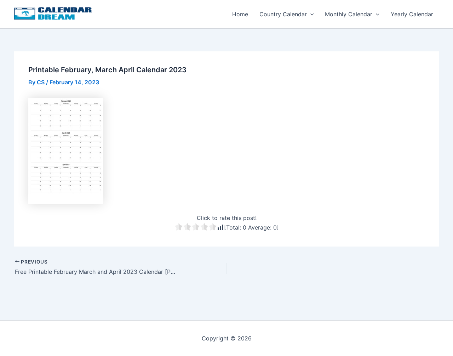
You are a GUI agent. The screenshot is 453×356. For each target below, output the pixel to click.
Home (240, 14)
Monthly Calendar (348, 14)
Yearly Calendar (412, 14)
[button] (310, 14)
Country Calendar (283, 14)
